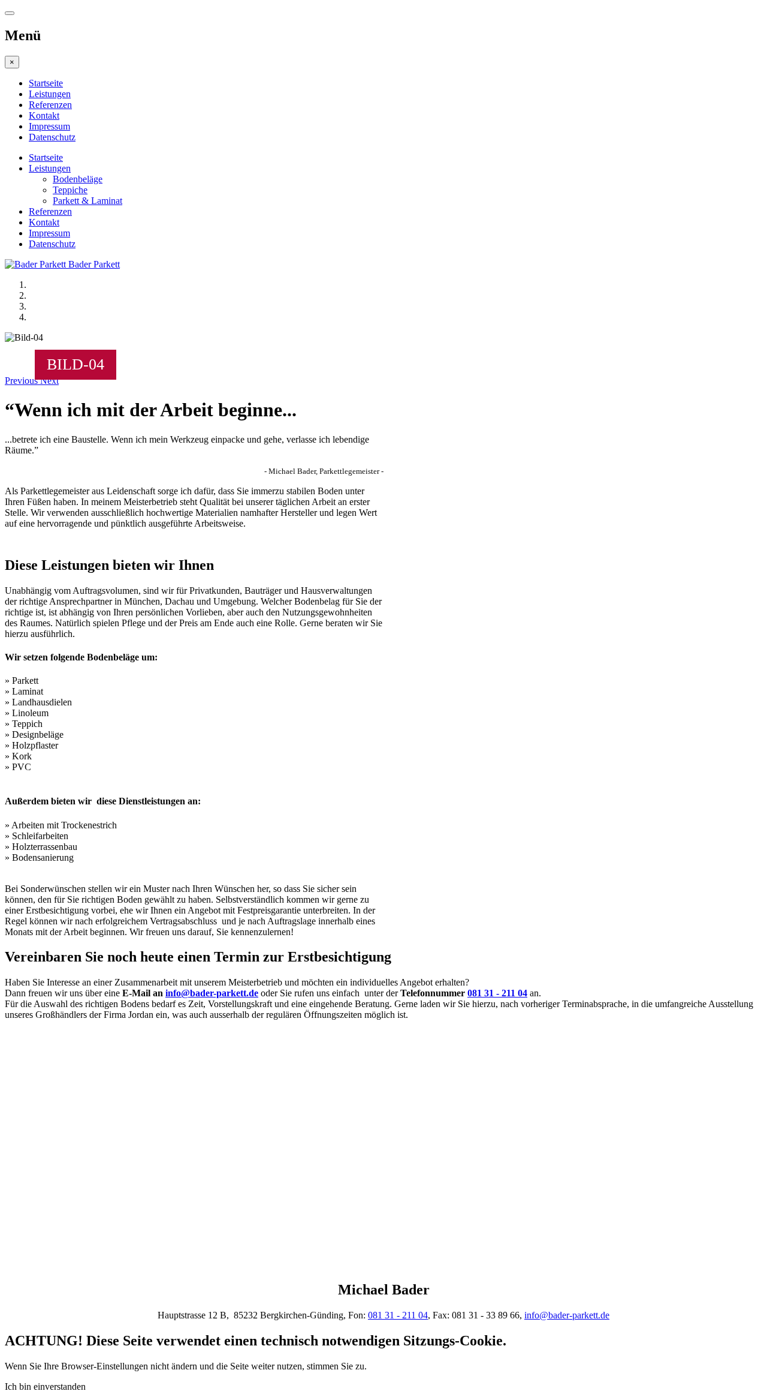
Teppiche (70, 190)
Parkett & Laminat (87, 201)
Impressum (49, 126)
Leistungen (50, 94)
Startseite (46, 83)
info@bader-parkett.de (211, 993)
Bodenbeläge (77, 179)
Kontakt (44, 115)
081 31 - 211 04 (497, 993)
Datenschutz (52, 137)
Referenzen (50, 105)
